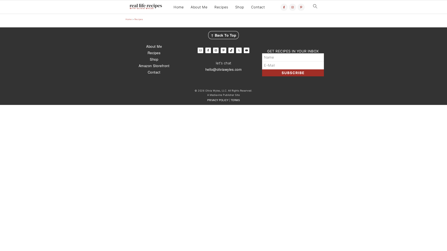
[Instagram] (292, 7)
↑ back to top (223, 35)
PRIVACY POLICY (217, 100)
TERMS (235, 100)
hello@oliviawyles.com (223, 69)
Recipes (221, 7)
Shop (239, 7)
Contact (258, 7)
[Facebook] (284, 7)
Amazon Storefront (154, 65)
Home (179, 7)
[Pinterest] (301, 7)
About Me (199, 7)
